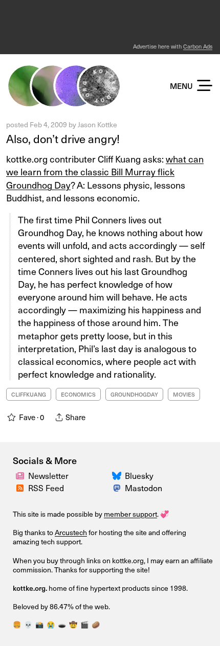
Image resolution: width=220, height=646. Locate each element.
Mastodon (143, 487)
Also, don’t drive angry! (63, 138)
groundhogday (134, 394)
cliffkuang (28, 394)
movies (184, 394)
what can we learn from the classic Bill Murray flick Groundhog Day (105, 171)
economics (78, 394)
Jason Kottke (97, 124)
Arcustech (71, 532)
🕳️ (62, 624)
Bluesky (139, 475)
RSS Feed (46, 487)
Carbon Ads (197, 46)
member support (130, 514)
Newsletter (48, 475)
